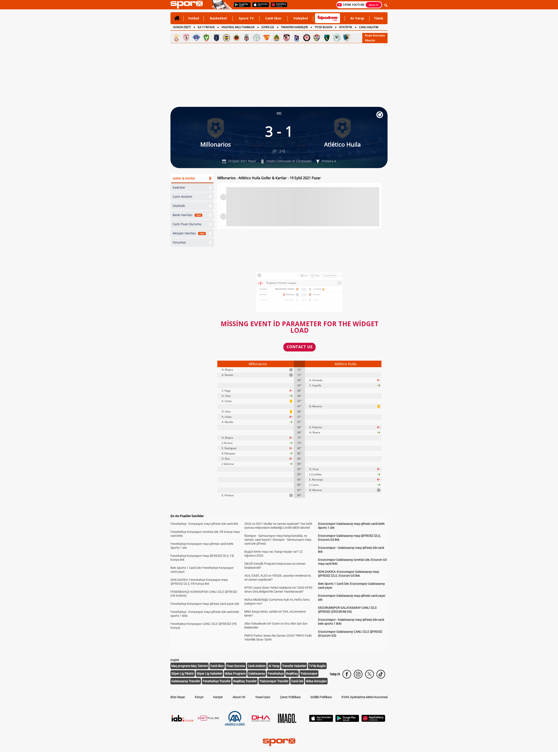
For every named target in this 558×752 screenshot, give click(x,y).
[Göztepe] (266, 37)
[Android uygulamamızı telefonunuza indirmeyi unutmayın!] (241, 6)
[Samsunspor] (186, 37)
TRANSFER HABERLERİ (294, 27)
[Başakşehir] (216, 37)
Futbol (193, 18)
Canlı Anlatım (182, 196)
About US (239, 697)
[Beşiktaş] (246, 37)
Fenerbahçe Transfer (217, 681)
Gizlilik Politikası (321, 697)
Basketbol (218, 18)
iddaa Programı (235, 673)
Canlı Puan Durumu (187, 224)
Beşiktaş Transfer (245, 681)
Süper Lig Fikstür (182, 673)
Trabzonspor (309, 673)
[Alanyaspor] (276, 37)
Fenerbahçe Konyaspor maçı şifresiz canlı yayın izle (204, 603)
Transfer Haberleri (294, 666)
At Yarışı (357, 18)
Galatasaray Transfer (185, 681)
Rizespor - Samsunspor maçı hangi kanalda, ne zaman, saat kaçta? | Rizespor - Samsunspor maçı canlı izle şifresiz (277, 539)
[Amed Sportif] (206, 37)
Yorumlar (179, 242)
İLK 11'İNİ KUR (206, 27)
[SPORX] (279, 742)
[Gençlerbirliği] (236, 37)
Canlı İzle (297, 681)
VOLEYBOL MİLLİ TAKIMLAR (237, 27)
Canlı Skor (273, 18)
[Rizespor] (256, 37)
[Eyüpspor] (316, 37)
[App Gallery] (373, 721)
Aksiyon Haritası (188, 233)
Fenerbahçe (276, 673)
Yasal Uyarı (262, 697)
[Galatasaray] (176, 37)
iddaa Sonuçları (316, 681)
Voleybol (300, 18)
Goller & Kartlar (184, 178)
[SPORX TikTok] (381, 674)
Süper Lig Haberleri (209, 673)
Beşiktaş (292, 673)
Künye (199, 697)
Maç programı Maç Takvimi (189, 666)
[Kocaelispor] (326, 37)
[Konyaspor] (336, 37)
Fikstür (370, 40)
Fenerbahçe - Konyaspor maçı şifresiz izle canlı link (204, 523)
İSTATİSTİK (345, 27)
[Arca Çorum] (306, 37)
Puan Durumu (375, 35)
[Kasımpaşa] (196, 37)
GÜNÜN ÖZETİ (182, 27)
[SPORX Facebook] (347, 674)
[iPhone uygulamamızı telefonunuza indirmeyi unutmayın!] (259, 6)
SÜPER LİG (267, 27)
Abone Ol (373, 4)
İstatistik (179, 206)
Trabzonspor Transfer (274, 681)
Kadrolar (179, 187)
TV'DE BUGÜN (323, 27)
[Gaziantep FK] (286, 37)
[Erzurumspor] (346, 37)
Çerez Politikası (290, 697)
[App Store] (321, 721)
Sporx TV (246, 18)
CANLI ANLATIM (368, 27)
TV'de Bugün (317, 666)
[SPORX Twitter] (369, 674)
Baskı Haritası (187, 215)
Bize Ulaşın (177, 697)
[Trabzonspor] (296, 37)
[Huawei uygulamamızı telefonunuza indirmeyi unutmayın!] (277, 6)
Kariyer (218, 697)
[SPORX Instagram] (358, 674)
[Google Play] (347, 721)
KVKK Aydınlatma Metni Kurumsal (365, 697)
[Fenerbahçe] (226, 37)
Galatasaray (256, 673)
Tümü (378, 18)
